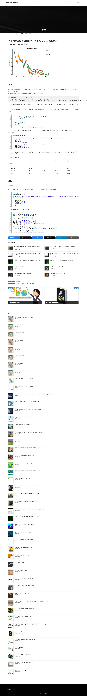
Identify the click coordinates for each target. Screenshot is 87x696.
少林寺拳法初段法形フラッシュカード (23, 371)
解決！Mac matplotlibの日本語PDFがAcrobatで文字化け (62, 246)
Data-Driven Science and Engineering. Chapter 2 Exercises (28, 463)
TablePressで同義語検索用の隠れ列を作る (24, 578)
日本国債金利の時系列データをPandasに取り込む (25, 639)
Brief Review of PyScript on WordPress (22, 273)
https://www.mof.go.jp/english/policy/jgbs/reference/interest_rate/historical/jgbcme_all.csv (48, 196)
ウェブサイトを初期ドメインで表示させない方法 (25, 455)
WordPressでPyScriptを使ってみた (57, 273)
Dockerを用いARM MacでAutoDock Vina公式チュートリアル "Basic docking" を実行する (34, 394)
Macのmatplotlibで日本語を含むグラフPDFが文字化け (62, 260)
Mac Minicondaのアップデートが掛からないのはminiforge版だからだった (31, 509)
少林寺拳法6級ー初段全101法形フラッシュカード (25, 317)
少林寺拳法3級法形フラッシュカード (22, 348)
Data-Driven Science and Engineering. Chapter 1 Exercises (28, 470)
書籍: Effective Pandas (19, 631)
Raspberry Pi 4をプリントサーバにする (23, 654)
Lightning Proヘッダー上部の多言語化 (23, 670)
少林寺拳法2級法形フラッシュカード (22, 355)
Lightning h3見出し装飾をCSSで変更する (24, 532)
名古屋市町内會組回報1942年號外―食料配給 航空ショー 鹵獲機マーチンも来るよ (32, 601)
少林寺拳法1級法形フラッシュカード (22, 363)
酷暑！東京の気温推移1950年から (22, 555)
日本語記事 (32, 283)
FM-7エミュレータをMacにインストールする (24, 524)
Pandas (55, 89)
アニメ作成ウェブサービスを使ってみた (23, 616)
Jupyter (18, 283)
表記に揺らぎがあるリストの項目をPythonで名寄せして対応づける (29, 432)
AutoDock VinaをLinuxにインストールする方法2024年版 (27, 401)
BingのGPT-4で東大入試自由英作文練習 (23, 417)
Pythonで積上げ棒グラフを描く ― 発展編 (24, 378)
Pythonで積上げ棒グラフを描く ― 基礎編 (24, 386)
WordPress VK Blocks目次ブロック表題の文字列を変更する (27, 493)
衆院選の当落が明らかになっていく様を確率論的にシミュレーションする (30, 624)
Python (62, 109)
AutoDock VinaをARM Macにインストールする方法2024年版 (28, 409)
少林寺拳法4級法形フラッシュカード (22, 340)
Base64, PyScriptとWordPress (20, 266)
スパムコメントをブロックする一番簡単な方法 (25, 608)
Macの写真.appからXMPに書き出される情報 (24, 662)
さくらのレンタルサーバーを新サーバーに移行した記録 (26, 486)
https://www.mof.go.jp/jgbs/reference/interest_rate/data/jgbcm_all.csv (26, 93)
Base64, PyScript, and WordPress (57, 266)
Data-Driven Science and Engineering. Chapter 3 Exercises (28, 447)
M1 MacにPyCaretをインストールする (23, 478)
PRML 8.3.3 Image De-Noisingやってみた (24, 547)
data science (18, 281)
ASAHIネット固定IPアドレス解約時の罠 (23, 424)
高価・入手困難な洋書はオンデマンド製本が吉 (25, 539)
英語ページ (11, 189)
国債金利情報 (16, 89)
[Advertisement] (43, 17)
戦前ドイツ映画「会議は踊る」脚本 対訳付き (24, 585)
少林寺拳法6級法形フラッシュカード (22, 325)
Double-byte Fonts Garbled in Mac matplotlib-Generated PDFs (28, 260)
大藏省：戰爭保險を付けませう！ (22, 570)
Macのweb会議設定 (19, 647)
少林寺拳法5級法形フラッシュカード (22, 332)
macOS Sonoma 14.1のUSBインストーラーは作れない (26, 440)
